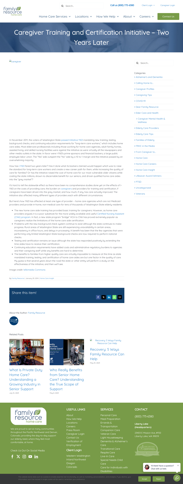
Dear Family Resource (147, 106)
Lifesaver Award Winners (148, 175)
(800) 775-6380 (144, 416)
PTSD (138, 181)
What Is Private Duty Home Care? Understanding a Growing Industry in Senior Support (25, 379)
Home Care (142, 157)
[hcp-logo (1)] (147, 443)
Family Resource (18, 278)
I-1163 (21, 166)
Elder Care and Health (147, 112)
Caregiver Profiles (145, 89)
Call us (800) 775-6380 (122, 5)
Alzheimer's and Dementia (149, 77)
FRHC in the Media (145, 146)
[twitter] (18, 456)
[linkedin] (36, 456)
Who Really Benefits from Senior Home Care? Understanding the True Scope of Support (67, 379)
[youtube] (30, 456)
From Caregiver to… (146, 152)
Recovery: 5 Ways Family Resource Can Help (107, 354)
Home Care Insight (47, 278)
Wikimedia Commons (34, 269)
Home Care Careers (146, 163)
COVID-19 (141, 101)
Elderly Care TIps (144, 134)
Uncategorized (143, 187)
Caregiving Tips (144, 95)
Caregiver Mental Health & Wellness (151, 120)
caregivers (66, 188)
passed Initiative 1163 (72, 140)
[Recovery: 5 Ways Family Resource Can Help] (107, 340)
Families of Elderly (145, 140)
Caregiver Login (167, 5)
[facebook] (12, 456)
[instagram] (24, 456)
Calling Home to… (144, 83)
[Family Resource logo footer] (28, 408)
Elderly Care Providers (147, 128)
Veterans (140, 193)
